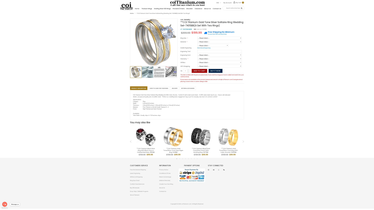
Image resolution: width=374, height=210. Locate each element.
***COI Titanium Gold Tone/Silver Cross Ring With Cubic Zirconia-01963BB (228, 150)
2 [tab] (180, 159)
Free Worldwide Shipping (138, 170)
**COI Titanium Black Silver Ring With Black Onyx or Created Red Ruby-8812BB (146, 150)
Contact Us (162, 191)
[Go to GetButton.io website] (5, 208)
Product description (138, 88)
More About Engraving (203, 48)
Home (132, 13)
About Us (162, 188)
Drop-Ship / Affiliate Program (139, 191)
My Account (227, 3)
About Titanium (134, 195)
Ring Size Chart (134, 180)
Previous (130, 141)
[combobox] (233, 8)
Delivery (175, 88)
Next (243, 141)
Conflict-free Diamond (137, 184)
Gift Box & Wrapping (136, 177)
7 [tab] (194, 159)
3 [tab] (183, 159)
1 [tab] (177, 159)
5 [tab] (188, 159)
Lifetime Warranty (164, 180)
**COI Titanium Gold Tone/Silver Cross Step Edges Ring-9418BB (173, 150)
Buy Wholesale (134, 188)
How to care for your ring (159, 88)
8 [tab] (197, 159)
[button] (148, 72)
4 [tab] (186, 159)
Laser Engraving (135, 173)
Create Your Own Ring (166, 184)
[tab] (138, 88)
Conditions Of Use (165, 173)
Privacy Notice (163, 170)
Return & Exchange (187, 88)
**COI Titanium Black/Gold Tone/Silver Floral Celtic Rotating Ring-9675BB (201, 150)
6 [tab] (191, 159)
